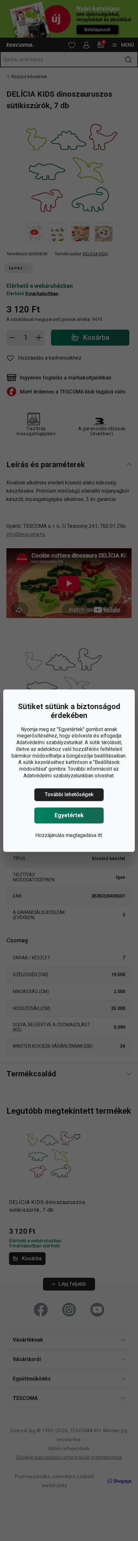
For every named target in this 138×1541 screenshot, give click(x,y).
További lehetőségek (69, 794)
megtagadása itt (84, 835)
